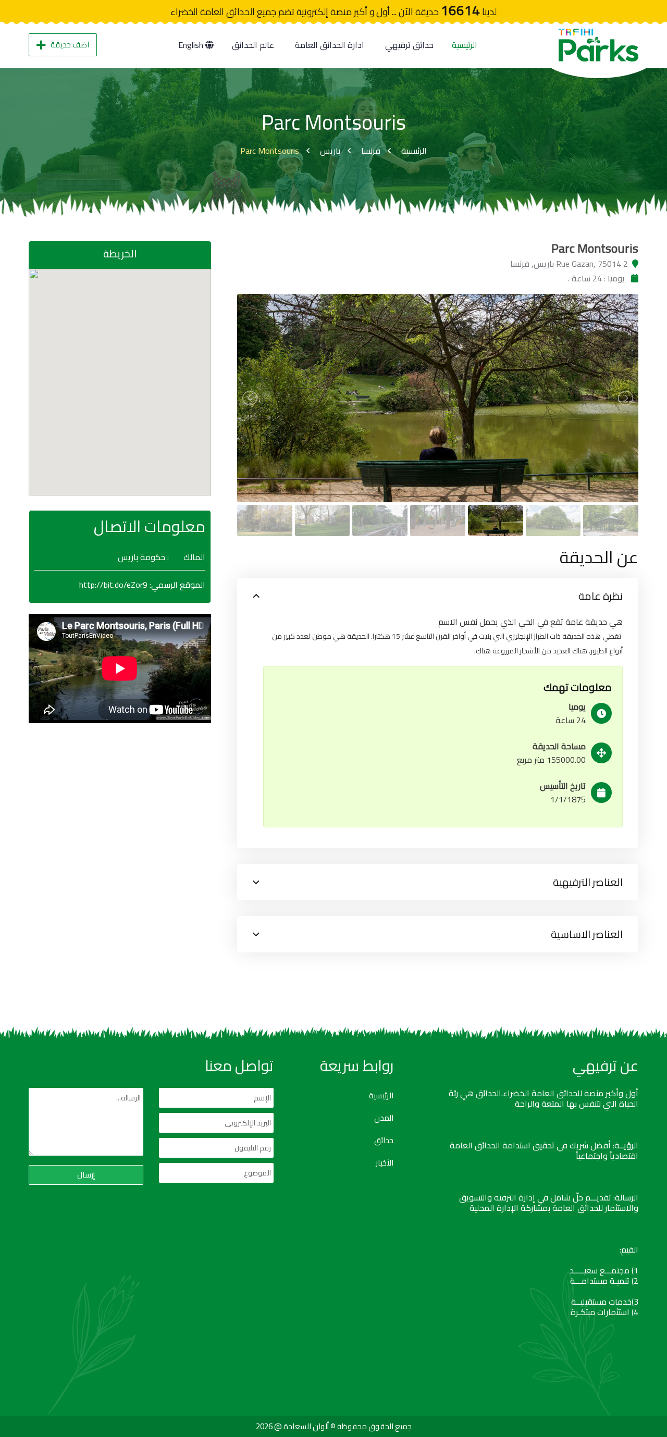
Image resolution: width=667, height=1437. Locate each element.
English (191, 45)
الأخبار (384, 1163)
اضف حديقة (70, 44)
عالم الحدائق (253, 45)
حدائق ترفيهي (409, 45)
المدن (383, 1118)
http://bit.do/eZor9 (113, 584)
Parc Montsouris (269, 150)
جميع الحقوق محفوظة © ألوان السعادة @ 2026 (334, 1426)
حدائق (383, 1140)
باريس (330, 150)
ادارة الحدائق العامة (329, 45)
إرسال (86, 1174)
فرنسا (370, 150)
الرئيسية (464, 45)
